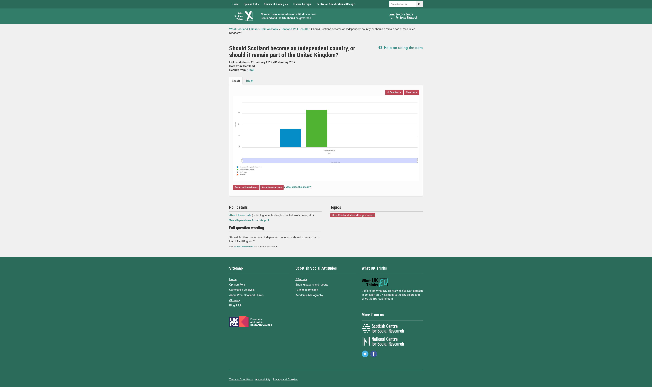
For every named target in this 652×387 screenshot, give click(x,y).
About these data (240, 215)
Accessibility (262, 379)
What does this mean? (298, 186)
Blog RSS (235, 305)
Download (394, 92)
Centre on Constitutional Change (335, 4)
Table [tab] (249, 80)
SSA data (301, 279)
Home (235, 4)
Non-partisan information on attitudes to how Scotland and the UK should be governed (288, 16)
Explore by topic (302, 4)
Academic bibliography (309, 295)
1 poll (250, 70)
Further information (306, 290)
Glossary (234, 300)
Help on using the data (403, 47)
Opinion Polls (251, 4)
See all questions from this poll (249, 220)
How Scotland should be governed (353, 215)
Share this (411, 92)
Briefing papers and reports (311, 284)
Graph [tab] (236, 80)
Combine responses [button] (272, 187)
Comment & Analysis (276, 4)
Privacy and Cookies (285, 379)
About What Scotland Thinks (246, 295)
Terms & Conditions (241, 379)
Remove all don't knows (246, 187)
